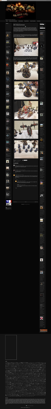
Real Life (11, 387)
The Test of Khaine (7, 392)
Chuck (31, 368)
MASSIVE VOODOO (7, 112)
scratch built (35, 388)
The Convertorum (7, 186)
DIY (14, 372)
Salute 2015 (14, 388)
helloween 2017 (21, 377)
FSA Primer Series (30, 375)
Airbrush (44, 363)
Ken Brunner (29, 380)
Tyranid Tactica (39, 393)
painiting (20, 385)
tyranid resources (35, 393)
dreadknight (28, 372)
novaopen (6, 384)
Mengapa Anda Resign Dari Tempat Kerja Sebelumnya (8, 156)
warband (32, 394)
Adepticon (6, 363)
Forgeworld (7, 375)
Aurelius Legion (42, 123)
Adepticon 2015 (24, 363)
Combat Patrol (41, 368)
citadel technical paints (35, 368)
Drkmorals (42, 372)
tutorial (29, 393)
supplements (44, 390)
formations (10, 375)
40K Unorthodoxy (41, 90)
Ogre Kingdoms (27, 384)
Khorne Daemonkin (38, 380)
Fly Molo (38, 374)
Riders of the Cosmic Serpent (8, 133)
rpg (36, 387)
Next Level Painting (7, 118)
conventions (29, 369)
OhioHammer (31, 384)
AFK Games (35, 363)
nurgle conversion (13, 384)
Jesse (15, 380)
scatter (26, 388)
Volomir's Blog (8, 46)
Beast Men (7, 365)
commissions (13, 369)
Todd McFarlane (31, 392)
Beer (12, 365)
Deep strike (13, 371)
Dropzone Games (10, 373)
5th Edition (34, 362)
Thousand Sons (21, 392)
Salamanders (10, 388)
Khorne (34, 380)
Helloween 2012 (12, 377)
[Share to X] (25, 160)
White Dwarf (43, 395)
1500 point (18, 362)
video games (19, 394)
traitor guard (13, 393)
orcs (43, 384)
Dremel (34, 372)
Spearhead (6, 390)
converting (42, 369)
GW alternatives (24, 376)
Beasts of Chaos (10, 365)
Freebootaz (22, 375)
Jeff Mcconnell (10, 380)
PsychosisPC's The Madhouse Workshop (8, 159)
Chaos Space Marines (35, 367)
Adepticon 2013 (20, 363)
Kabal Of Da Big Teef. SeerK (23, 380)
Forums (12, 375)
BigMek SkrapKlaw (21, 365)
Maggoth (19, 382)
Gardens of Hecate (41, 233)
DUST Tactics (24, 373)
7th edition (41, 362)
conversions (36, 369)
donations (17, 372)
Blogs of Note (44, 365)
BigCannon (18, 365)
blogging (41, 365)
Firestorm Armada (24, 374)
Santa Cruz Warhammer (7, 77)
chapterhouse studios (21, 368)
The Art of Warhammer (7, 140)
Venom (11, 394)
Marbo (32, 382)
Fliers (35, 374)
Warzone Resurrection (31, 395)
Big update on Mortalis (9, 59)
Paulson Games (43, 385)
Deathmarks (11, 371)
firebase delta (20, 374)
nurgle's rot (16, 384)
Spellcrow (23, 390)
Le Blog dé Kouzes (41, 101)
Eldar (40, 373)
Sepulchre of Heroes (7, 63)
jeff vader (13, 380)
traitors (19, 393)
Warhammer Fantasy (15, 395)
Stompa (31, 390)
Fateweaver (14, 374)
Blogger (29, 407)
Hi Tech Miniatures (34, 377)
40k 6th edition (24, 362)
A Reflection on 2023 (43, 170)
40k (20, 362)
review (23, 387)
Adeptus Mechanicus (28, 363)
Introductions (18, 379)
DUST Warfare (29, 373)
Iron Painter (28, 379)
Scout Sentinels (29, 388)
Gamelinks (37, 375)
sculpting (38, 388)
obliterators (19, 384)
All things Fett (42, 293)
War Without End (28, 394)
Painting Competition (33, 385)
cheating (27, 368)
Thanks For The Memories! (43, 196)
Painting (27, 385)
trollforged (24, 393)
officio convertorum (23, 384)
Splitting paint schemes (43, 318)
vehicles (6, 394)
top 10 (36, 392)
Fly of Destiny (41, 374)
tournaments (42, 392)
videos (21, 394)
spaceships (36, 389)
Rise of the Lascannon (28, 387)
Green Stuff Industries (41, 270)
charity (16, 161)
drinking (36, 372)
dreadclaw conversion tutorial (23, 372)
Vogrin (26, 394)
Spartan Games (40, 389)
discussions (13, 372)
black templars (34, 365)
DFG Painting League (35, 371)
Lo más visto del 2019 (43, 248)
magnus (21, 382)
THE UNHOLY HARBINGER (8, 71)
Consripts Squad (22, 369)
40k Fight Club (29, 362)
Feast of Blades (16, 374)
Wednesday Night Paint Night (37, 395)
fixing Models (27, 374)
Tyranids (43, 393)
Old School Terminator (35, 384)
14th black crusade (14, 362)
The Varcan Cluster (7, 172)
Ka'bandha (19, 380)
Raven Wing (8, 387)
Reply (15, 167)
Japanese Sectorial (7, 380)
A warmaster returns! (9, 73)
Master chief (35, 382)
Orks (11, 385)
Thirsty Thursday (17, 392)
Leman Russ (29, 381)
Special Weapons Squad (10, 390)
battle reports (38, 364)
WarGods (40, 394)
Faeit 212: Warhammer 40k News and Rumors (42, 180)
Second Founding (42, 388)
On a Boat (39, 384)
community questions (18, 369)
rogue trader (32, 387)
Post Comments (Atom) (27, 204)
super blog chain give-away (39, 390)
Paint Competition (23, 385)
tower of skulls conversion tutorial (8, 393)
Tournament (39, 392)
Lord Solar (43, 381)
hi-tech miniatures (38, 377)
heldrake (6, 377)
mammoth (30, 382)
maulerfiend (42, 382)
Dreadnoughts (31, 372)
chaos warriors (16, 368)
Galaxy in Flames (41, 138)
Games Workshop (43, 375)
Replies (17, 179)
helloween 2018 (25, 377)
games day (40, 375)
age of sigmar (38, 363)
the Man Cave (8, 40)
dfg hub (18, 371)
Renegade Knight (14, 387)
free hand (17, 375)
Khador (31, 380)
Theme (14, 392)
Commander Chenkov (9, 369)
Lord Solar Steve (7, 382)
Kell (26, 380)
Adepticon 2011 (11, 363)
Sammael (17, 388)
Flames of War (32, 374)
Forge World (44, 374)
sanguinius (24, 388)
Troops (26, 393)
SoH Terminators (43, 158)
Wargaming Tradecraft (7, 179)
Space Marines (24, 389)
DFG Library (21, 371)
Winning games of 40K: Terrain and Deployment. (42, 92)
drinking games (39, 372)
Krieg (43, 113)
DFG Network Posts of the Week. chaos (27, 371)
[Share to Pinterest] (26, 160)
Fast (11, 374)
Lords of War (12, 382)
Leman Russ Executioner (34, 381)
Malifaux (28, 382)
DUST (21, 373)
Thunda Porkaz (24, 392)
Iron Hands (25, 379)
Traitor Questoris (16, 393)
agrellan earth (41, 363)
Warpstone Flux (8, 33)
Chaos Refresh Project (11, 367)
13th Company (9, 362)
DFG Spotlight (40, 371)
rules (38, 387)
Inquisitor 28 (9, 379)
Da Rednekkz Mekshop (41, 205)
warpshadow (23, 395)
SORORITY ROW (9, 188)
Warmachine (20, 395)
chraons (29, 368)
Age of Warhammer (7, 166)
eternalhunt (41, 80)
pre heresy (25, 386)
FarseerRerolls (9, 374)
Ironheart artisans (35, 379)
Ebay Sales (37, 373)
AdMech (32, 363)
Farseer (6, 374)
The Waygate (11, 392)
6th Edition (37, 362)
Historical (42, 377)
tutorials (32, 393)
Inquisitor (6, 379)
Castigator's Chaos (7, 126)
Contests (26, 369)
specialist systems (14, 390)
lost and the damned (16, 382)
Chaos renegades (16, 367)
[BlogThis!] (24, 160)
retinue (21, 387)
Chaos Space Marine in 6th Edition (26, 367)
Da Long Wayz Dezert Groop (42, 56)
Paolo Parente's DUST (40, 385)
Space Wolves (32, 389)
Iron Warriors (31, 379)
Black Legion (27, 365)
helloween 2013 (16, 377)
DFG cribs (16, 371)
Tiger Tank (28, 392)
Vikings (24, 394)
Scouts (32, 388)
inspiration (12, 379)
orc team (41, 384)
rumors (44, 387)
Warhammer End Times (9, 395)
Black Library (30, 365)
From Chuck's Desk (26, 375)
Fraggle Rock (15, 375)
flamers (30, 374)
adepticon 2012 (15, 363)
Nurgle (9, 384)
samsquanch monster (20, 388)
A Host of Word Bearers (42, 316)
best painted (15, 365)
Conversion (32, 369)
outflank (14, 385)
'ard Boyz (6, 362)
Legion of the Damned (25, 381)
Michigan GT (18, 161)
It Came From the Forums (40, 379)
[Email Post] (22, 160)
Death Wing (7, 371)
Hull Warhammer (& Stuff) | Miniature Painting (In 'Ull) (42, 305)
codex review (38, 368)
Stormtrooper (34, 390)
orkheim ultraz (9, 385)
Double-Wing (19, 372)
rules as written (41, 387)
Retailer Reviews (18, 387)
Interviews (15, 379)
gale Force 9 (34, 375)
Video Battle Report (15, 394)
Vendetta (9, 394)
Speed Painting (19, 390)
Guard (14, 376)
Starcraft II (29, 390)
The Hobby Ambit (7, 91)
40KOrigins (32, 362)
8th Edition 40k (43, 362)
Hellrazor (28, 377)
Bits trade (24, 365)
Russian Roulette (6, 388)
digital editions (44, 371)
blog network (38, 365)
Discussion (7, 372)
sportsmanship (25, 390)
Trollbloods (21, 393)
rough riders (35, 387)
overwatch (16, 385)
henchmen (30, 377)
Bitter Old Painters (7, 56)
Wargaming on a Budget (35, 394)
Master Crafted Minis (38, 382)
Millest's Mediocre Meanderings (7, 148)
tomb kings (34, 392)
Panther (36, 385)
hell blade (8, 377)
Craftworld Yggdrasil (41, 245)
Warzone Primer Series (27, 395)
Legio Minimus (8, 105)
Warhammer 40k (43, 394)
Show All (44, 327)
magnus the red (24, 382)
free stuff (20, 375)
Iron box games (21, 379)
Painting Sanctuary (7, 99)
